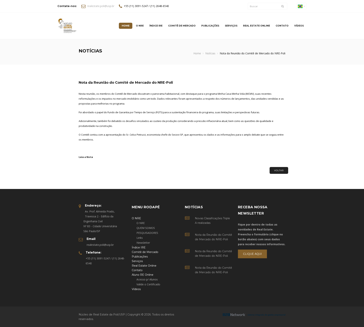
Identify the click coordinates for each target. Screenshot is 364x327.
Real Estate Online (256, 25)
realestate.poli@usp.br (100, 6)
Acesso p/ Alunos (147, 279)
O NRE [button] (140, 25)
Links (139, 238)
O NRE (140, 223)
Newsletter (143, 242)
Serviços (231, 25)
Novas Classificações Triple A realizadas (212, 221)
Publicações (210, 25)
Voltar (279, 170)
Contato (282, 25)
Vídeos (299, 25)
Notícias (210, 53)
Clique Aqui (252, 254)
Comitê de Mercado (182, 25)
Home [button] (125, 25)
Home (197, 53)
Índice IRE (155, 25)
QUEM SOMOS (145, 228)
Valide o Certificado (148, 284)
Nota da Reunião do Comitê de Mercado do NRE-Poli (213, 237)
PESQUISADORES (147, 233)
